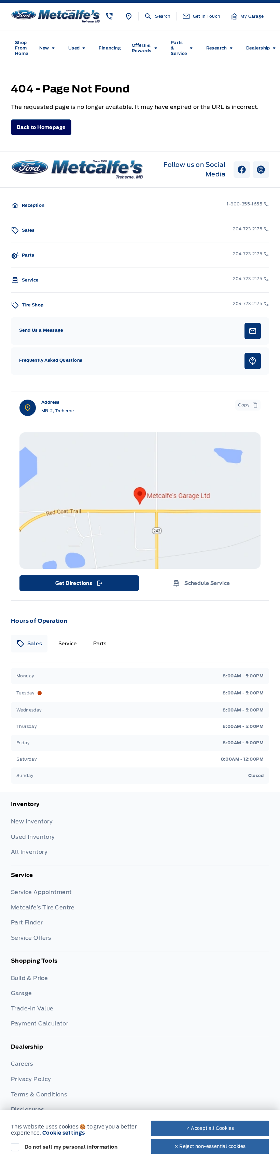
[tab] (29, 643)
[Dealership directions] (140, 500)
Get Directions (78, 584)
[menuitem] (21, 48)
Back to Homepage (41, 127)
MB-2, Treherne (57, 410)
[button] (109, 16)
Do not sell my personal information (71, 1147)
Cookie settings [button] (63, 1133)
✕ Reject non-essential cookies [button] (210, 1146)
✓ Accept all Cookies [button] (210, 1128)
